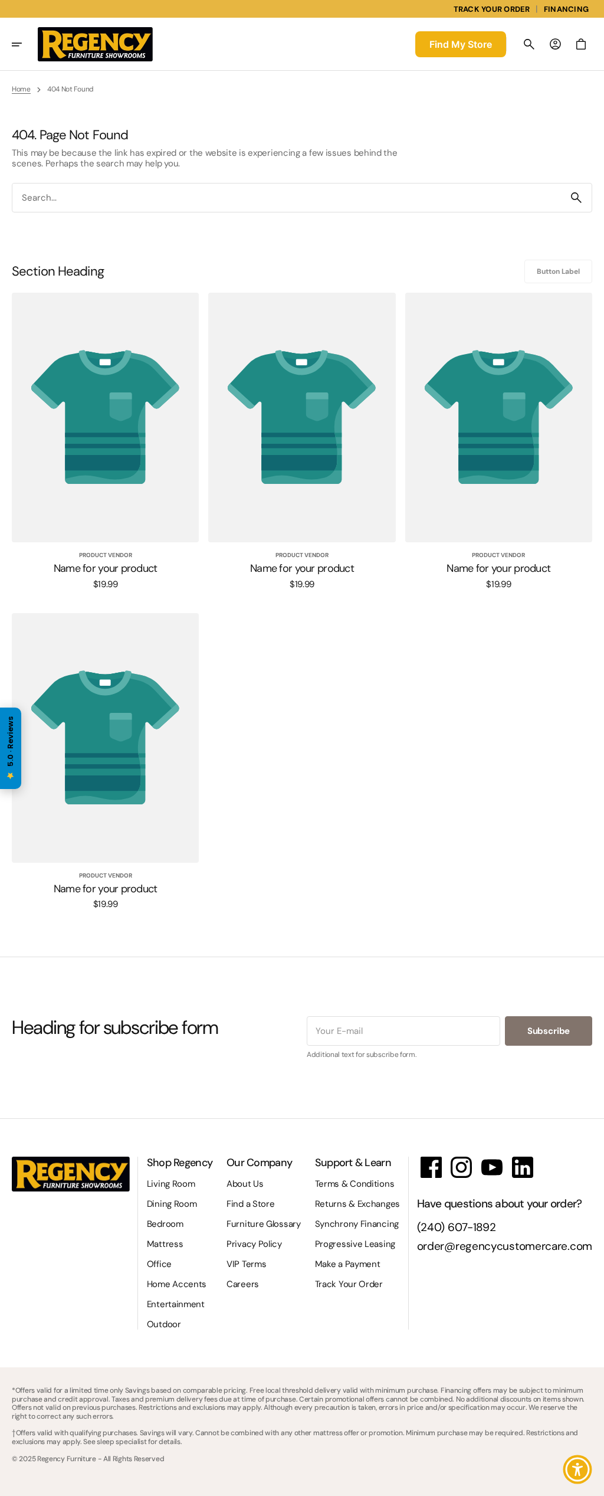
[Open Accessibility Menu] (577, 1469)
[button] (25, 44)
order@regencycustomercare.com (504, 1246)
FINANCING (566, 9)
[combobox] (286, 197)
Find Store (460, 44)
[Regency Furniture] (95, 44)
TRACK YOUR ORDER (492, 9)
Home (21, 89)
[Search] (576, 198)
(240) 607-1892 (456, 1228)
